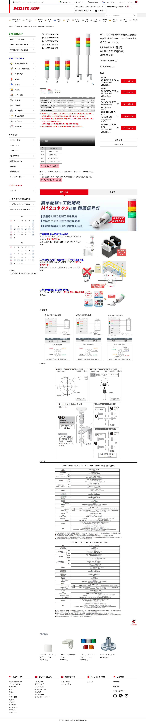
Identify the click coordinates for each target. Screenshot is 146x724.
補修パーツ (19, 126)
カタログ (13, 190)
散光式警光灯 (19, 116)
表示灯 (17, 90)
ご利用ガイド (79, 2)
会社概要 (116, 681)
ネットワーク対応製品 (22, 69)
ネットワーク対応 (14, 684)
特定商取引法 (15, 171)
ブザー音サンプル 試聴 (48, 166)
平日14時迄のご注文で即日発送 (86, 7)
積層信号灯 (18, 26)
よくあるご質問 (109, 2)
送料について (14, 156)
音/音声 (17, 100)
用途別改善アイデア (21, 63)
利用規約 (13, 166)
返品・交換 (118, 140)
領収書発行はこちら (82, 11)
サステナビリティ (118, 691)
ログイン (101, 11)
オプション (18, 121)
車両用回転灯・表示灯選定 (19, 50)
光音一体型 (19, 95)
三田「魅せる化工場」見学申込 (20, 204)
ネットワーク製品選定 (17, 39)
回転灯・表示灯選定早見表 (19, 44)
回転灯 (17, 79)
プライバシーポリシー (17, 177)
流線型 (17, 84)
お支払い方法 (14, 150)
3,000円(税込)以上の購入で (117, 7)
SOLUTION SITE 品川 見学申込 (21, 209)
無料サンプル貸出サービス (49, 180)
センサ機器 (18, 111)
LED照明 (18, 105)
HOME (11, 26)
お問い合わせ (93, 2)
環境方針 (116, 686)
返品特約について (16, 161)
